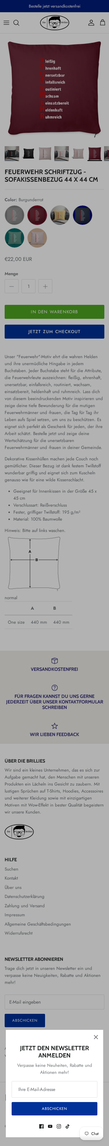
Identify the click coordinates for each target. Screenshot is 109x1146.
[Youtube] (50, 1126)
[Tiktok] (67, 1126)
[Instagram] (59, 1126)
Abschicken (54, 1108)
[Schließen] (96, 1037)
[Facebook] (41, 1126)
